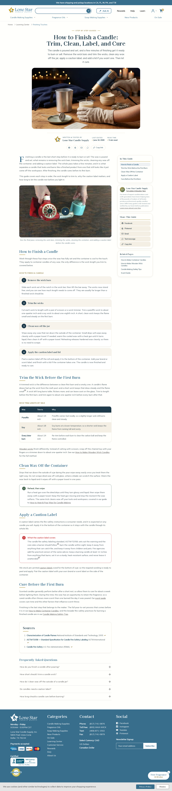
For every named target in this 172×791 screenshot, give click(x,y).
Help (132, 11)
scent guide (100, 598)
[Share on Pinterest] (75, 147)
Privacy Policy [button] (145, 786)
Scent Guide (125, 273)
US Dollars (84, 744)
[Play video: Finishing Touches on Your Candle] (65, 211)
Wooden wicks (26, 449)
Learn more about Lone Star (130, 208)
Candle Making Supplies (21, 17)
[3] (39, 557)
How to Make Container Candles (44, 610)
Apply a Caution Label (129, 175)
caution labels (46, 567)
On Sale (158, 17)
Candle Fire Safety (35, 647)
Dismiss (162, 786)
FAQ (49, 752)
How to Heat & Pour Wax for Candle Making (50, 502)
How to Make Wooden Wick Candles (92, 452)
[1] (25, 390)
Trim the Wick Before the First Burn (134, 168)
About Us (51, 755)
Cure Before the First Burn (131, 179)
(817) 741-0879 (97, 734)
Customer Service (55, 745)
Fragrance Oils (58, 17)
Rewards (121, 11)
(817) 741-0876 (97, 723)
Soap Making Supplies (95, 17)
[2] (58, 544)
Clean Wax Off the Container (132, 172)
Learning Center (54, 741)
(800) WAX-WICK (98, 727)
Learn (142, 11)
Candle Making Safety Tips (55, 614)
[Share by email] (81, 147)
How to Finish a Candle (130, 164)
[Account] (154, 10)
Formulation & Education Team (136, 191)
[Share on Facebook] (69, 147)
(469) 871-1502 (97, 730)
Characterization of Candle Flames (42, 635)
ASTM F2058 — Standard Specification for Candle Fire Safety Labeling (57, 639)
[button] (158, 775)
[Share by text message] (87, 147)
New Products (131, 17)
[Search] (88, 11)
